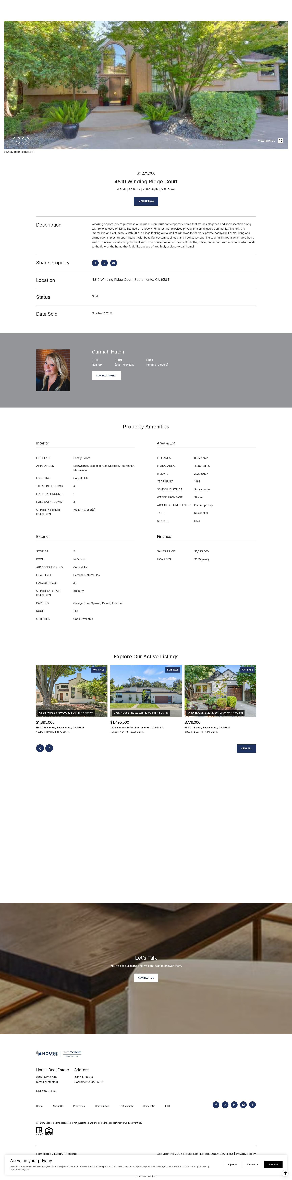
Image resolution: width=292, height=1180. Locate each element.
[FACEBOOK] (216, 1104)
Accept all (273, 1164)
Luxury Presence (65, 1154)
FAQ (167, 1106)
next (25, 141)
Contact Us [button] (146, 977)
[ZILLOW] (243, 1104)
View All (246, 748)
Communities (102, 1106)
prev (16, 141)
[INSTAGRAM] (225, 1104)
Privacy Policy (246, 1154)
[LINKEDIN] (234, 1104)
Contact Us (149, 1106)
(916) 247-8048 (46, 1077)
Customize (252, 1164)
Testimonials (126, 1106)
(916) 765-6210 (125, 364)
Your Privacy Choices (146, 1176)
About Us (58, 1106)
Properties (79, 1106)
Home (39, 1106)
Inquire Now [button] (146, 201)
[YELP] (252, 1104)
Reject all (232, 1164)
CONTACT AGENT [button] (106, 375)
